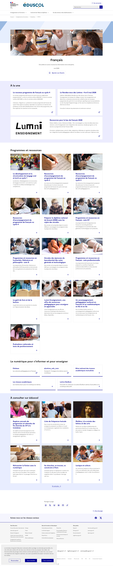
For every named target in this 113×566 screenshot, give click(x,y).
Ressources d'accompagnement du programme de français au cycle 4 (23, 221)
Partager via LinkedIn (58, 505)
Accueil (12, 16)
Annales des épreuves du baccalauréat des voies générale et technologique (55, 260)
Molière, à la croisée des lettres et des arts (85, 422)
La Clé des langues (46, 530)
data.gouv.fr (60, 551)
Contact (70, 558)
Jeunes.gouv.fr (91, 530)
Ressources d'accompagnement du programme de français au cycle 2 (54, 176)
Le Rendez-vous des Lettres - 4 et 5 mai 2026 (78, 92)
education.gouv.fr (14, 530)
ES (89, 558)
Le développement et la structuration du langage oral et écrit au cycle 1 (24, 175)
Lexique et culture (83, 465)
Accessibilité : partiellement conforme (57, 558)
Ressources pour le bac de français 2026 (66, 120)
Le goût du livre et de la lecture (22, 301)
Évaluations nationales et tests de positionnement (23, 345)
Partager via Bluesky (54, 505)
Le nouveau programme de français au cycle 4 (31, 92)
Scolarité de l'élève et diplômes (39, 12)
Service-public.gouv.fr (92, 528)
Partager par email (62, 505)
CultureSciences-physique (47, 538)
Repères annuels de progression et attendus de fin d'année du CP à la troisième (24, 424)
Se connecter (97, 3)
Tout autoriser (47, 560)
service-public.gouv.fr (86, 551)
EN (86, 558)
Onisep (26, 528)
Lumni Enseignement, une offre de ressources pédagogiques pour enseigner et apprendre (56, 303)
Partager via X (50, 505)
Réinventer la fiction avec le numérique (24, 466)
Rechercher (101, 7)
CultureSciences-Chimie (47, 528)
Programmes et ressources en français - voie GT (88, 219)
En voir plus (55, 486)
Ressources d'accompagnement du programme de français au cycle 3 (86, 176)
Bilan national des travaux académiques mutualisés (85, 369)
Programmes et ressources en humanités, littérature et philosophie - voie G (25, 260)
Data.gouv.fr (76, 530)
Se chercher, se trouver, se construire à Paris (55, 466)
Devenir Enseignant (14, 533)
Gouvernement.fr (77, 533)
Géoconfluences (60, 538)
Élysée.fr (75, 528)
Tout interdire (31, 560)
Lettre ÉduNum (65, 382)
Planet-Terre (44, 535)
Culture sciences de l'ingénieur (48, 533)
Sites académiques (29, 538)
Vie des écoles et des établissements (62, 12)
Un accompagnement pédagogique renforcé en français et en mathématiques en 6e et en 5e (88, 303)
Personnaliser (15, 560)
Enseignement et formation (17, 12)
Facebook (96, 518)
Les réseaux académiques (22, 382)
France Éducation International (17, 528)
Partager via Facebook (45, 505)
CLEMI (26, 535)
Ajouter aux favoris (58, 73)
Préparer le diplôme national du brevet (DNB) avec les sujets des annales (56, 220)
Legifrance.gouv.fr (77, 535)
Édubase (16, 368)
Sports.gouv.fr (91, 533)
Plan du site (76, 558)
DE (82, 558)
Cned (26, 530)
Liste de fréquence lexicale (55, 421)
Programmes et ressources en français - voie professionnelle (88, 259)
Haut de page (99, 511)
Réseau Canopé (28, 533)
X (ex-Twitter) (101, 518)
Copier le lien (67, 505)
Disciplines (32, 16)
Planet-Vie (58, 528)
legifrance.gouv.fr (72, 551)
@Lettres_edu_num (51, 368)
